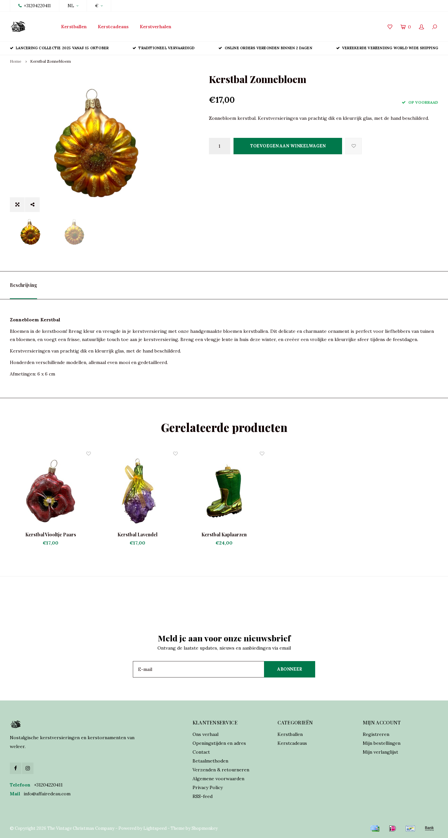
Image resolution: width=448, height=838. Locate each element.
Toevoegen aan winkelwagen (288, 146)
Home (15, 61)
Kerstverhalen (155, 27)
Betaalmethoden (210, 761)
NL (71, 6)
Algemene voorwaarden (218, 779)
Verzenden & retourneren (221, 770)
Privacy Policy (208, 787)
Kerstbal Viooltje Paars (50, 534)
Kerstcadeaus (113, 27)
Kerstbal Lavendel (137, 534)
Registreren (376, 734)
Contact (201, 752)
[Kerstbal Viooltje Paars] (50, 490)
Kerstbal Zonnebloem (50, 61)
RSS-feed (203, 796)
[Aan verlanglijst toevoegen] (353, 146)
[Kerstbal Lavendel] (137, 490)
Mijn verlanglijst (380, 752)
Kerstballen (74, 27)
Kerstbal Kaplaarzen (224, 534)
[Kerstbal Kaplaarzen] (224, 490)
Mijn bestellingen (381, 743)
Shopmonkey (205, 828)
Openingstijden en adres (219, 743)
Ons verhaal (205, 734)
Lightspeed (155, 828)
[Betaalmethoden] (375, 828)
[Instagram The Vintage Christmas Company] (27, 768)
